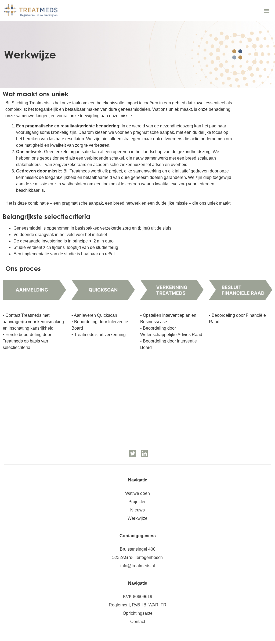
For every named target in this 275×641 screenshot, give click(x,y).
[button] (266, 10)
